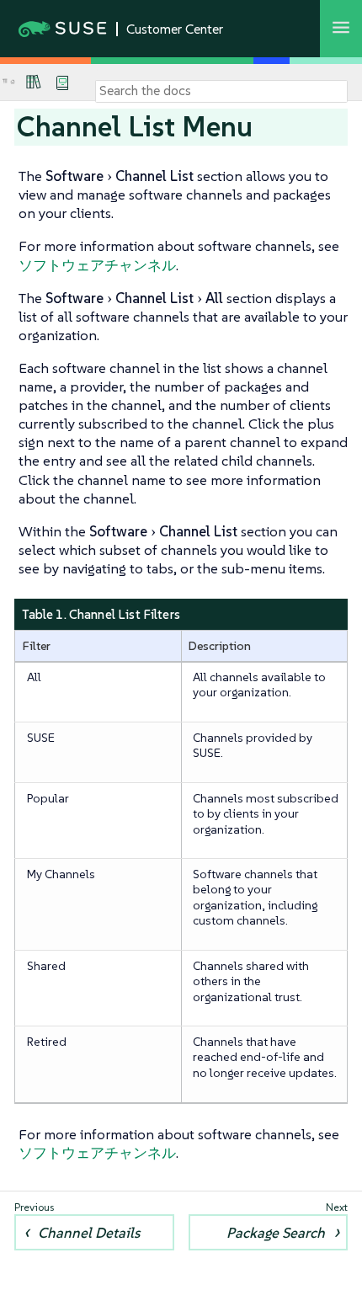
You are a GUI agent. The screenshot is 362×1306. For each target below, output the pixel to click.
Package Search (275, 1232)
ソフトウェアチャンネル (97, 265)
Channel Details (89, 1232)
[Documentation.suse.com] (12, 82)
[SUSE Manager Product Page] (33, 81)
